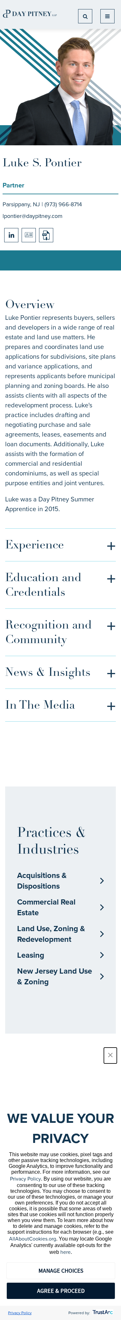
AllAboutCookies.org (32, 1238)
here (65, 1252)
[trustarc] (102, 1313)
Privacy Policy (25, 1178)
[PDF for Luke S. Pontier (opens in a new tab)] (46, 235)
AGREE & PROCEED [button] (61, 1290)
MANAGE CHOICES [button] (60, 1270)
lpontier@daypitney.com (33, 216)
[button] (110, 1055)
